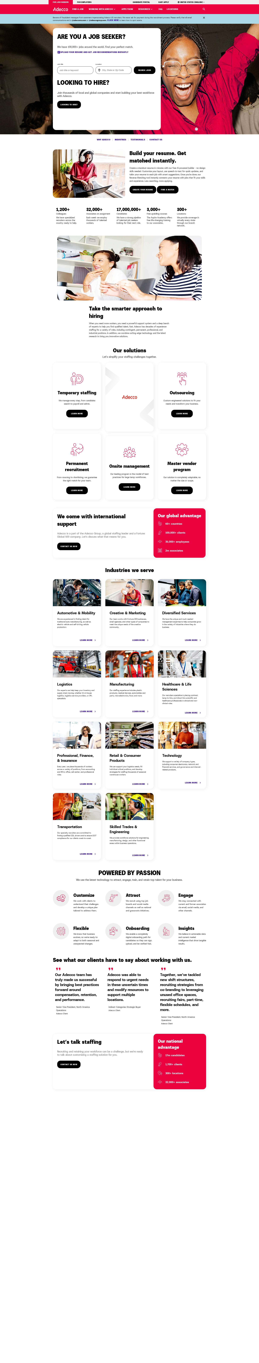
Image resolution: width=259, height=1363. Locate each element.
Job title (60, 64)
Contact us (155, 140)
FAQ (160, 9)
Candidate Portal (141, 2)
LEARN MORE (88, 640)
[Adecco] (60, 9)
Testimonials (138, 140)
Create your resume (143, 189)
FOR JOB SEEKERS (61, 2)
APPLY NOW (127, 9)
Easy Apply (164, 2)
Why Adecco (103, 140)
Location (99, 64)
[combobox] (114, 70)
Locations (172, 9)
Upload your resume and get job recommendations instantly (92, 52)
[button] (191, 2)
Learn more (77, 413)
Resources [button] (145, 9)
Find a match (167, 189)
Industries (120, 140)
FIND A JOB (77, 9)
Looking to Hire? (69, 104)
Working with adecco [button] (102, 9)
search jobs (144, 70)
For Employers (84, 2)
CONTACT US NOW (68, 546)
